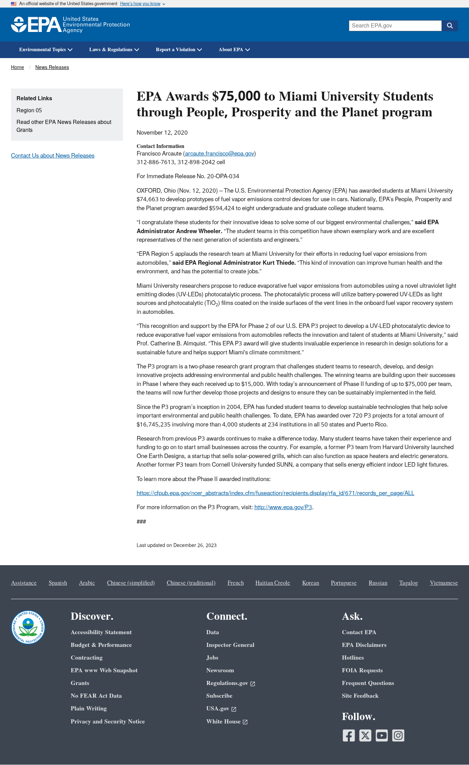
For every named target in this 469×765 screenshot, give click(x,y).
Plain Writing (89, 708)
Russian (378, 583)
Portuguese (344, 583)
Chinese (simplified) (131, 583)
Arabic (87, 583)
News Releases (52, 67)
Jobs (212, 657)
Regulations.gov (227, 683)
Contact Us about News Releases (52, 156)
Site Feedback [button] (360, 695)
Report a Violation (175, 49)
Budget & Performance (101, 645)
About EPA (231, 49)
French (236, 583)
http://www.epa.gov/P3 (283, 507)
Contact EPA (359, 632)
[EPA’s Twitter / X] (365, 735)
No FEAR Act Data (96, 695)
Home (17, 67)
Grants (80, 683)
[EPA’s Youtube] (382, 735)
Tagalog (408, 583)
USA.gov (217, 708)
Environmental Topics (42, 49)
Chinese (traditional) (191, 583)
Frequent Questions (368, 683)
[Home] (70, 24)
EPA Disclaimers (364, 645)
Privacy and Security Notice (108, 721)
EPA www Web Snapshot (104, 670)
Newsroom (220, 670)
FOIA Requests (362, 670)
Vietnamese (444, 583)
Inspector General (230, 645)
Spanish (58, 583)
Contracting (87, 657)
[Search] (450, 25)
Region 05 (29, 110)
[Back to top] (450, 746)
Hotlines (353, 657)
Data (212, 632)
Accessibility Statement (101, 632)
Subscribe (219, 695)
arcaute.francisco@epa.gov (219, 154)
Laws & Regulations (111, 49)
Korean (310, 583)
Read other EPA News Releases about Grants (63, 126)
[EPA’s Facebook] (349, 735)
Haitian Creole (272, 583)
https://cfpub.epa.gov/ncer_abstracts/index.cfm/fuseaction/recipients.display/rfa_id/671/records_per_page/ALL (275, 493)
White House (223, 721)
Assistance (24, 583)
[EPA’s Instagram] (398, 735)
